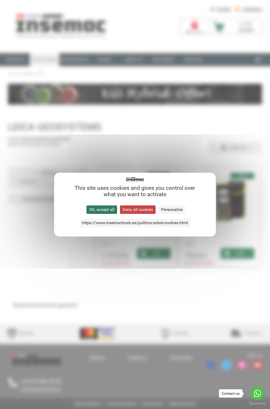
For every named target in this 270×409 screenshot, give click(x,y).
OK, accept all (101, 209)
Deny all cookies (138, 209)
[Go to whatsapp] (257, 393)
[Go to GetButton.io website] (257, 403)
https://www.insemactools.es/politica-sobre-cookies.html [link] (135, 222)
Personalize (172, 209)
